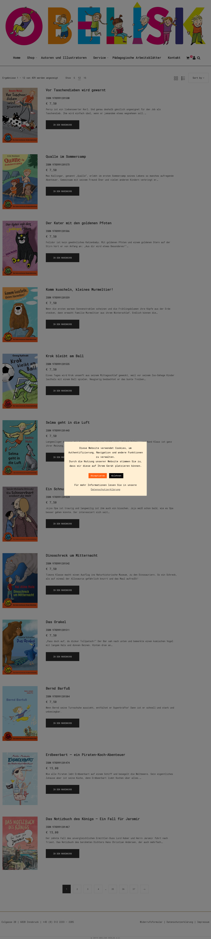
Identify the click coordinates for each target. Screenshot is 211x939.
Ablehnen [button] (116, 475)
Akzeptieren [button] (97, 475)
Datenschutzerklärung (105, 489)
